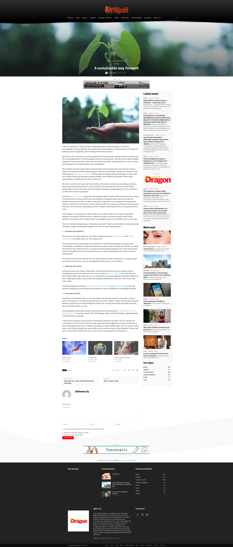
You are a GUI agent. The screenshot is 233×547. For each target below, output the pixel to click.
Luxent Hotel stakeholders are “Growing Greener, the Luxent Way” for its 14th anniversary (155, 211)
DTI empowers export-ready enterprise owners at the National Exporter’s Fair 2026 (156, 193)
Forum (145, 299)
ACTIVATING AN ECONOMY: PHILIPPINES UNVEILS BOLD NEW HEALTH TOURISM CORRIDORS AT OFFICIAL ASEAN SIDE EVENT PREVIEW (156, 120)
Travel (116, 545)
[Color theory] (157, 237)
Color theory (148, 249)
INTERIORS (146, 270)
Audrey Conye (92, 286)
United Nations (118, 236)
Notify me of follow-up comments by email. (76, 432)
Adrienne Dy (113, 72)
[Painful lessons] (74, 348)
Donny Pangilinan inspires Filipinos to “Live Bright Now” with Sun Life (155, 161)
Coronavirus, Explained (82, 174)
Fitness (121, 545)
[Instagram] (142, 515)
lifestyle (70, 370)
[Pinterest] (133, 370)
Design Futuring (77, 196)
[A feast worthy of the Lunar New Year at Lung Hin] (157, 342)
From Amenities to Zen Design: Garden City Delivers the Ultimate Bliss (156, 275)
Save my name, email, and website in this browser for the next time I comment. (85, 429)
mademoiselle (119, 286)
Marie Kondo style (114, 273)
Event (137, 545)
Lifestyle (109, 61)
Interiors (142, 545)
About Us (162, 545)
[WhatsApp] (137, 370)
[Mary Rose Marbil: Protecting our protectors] (157, 316)
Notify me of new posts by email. (73, 435)
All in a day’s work (111, 381)
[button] (177, 17)
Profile (145, 325)
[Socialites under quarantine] (126, 348)
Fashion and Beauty (149, 246)
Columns (156, 545)
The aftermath (92, 357)
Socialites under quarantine (122, 357)
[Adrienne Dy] (106, 73)
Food (145, 351)
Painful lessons (66, 357)
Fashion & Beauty (129, 545)
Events (145, 98)
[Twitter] (129, 370)
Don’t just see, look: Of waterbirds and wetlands (78, 382)
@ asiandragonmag (127, 460)
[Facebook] (125, 370)
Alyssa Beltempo (104, 286)
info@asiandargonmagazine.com (110, 538)
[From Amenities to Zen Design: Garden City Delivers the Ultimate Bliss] (157, 261)
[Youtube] (147, 515)
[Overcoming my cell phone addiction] (157, 290)
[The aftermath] (100, 348)
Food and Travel (148, 135)
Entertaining (149, 545)
